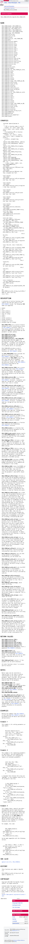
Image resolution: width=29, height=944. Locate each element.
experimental (7, 8)
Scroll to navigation (7, 13)
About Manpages (12, 2)
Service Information (9, 6)
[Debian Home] (2, 3)
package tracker (17, 905)
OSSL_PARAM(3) (5, 304)
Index (5, 2)
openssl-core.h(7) (7, 862)
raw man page (16, 907)
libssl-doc (12, 8)
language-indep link (17, 903)
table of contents (17, 911)
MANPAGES (6, 0)
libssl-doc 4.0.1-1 (15, 930)
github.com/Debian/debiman (19, 940)
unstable (15, 921)
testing (14, 919)
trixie (14, 917)
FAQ (19, 2)
